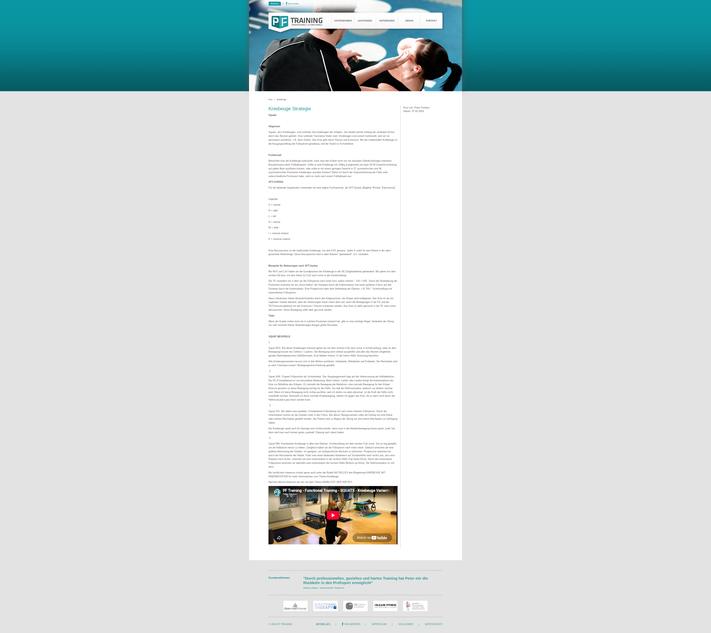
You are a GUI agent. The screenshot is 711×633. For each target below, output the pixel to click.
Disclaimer (405, 624)
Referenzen (387, 20)
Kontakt (431, 20)
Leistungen (365, 20)
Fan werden (293, 4)
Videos (409, 20)
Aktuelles (275, 4)
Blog (270, 99)
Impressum (379, 624)
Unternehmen (343, 20)
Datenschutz (434, 624)
